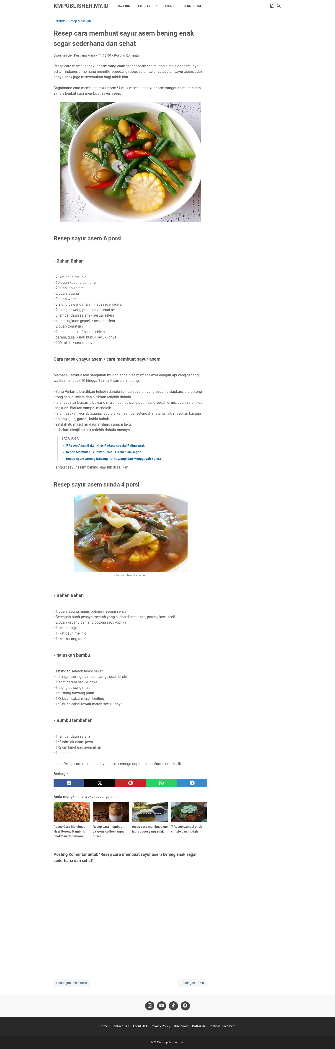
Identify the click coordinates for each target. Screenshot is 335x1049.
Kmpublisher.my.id (81, 6)
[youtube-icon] (161, 1005)
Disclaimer (181, 1026)
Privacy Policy (160, 1026)
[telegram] (192, 783)
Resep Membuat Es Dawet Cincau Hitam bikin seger (103, 452)
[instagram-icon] (149, 1005)
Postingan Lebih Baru (71, 983)
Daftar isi (198, 1026)
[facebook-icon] (185, 1005)
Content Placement (222, 1026)
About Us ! (139, 1026)
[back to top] (325, 1038)
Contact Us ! (120, 1026)
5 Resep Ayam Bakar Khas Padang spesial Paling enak (105, 445)
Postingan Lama (192, 983)
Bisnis (170, 6)
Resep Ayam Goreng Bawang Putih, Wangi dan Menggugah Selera (113, 459)
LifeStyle (146, 6)
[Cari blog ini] (278, 6)
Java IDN (123, 6)
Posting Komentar (127, 55)
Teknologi (192, 6)
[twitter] (99, 783)
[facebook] (69, 783)
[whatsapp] (161, 783)
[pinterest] (130, 783)
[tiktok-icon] (173, 1005)
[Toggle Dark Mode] (272, 6)
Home (103, 1026)
